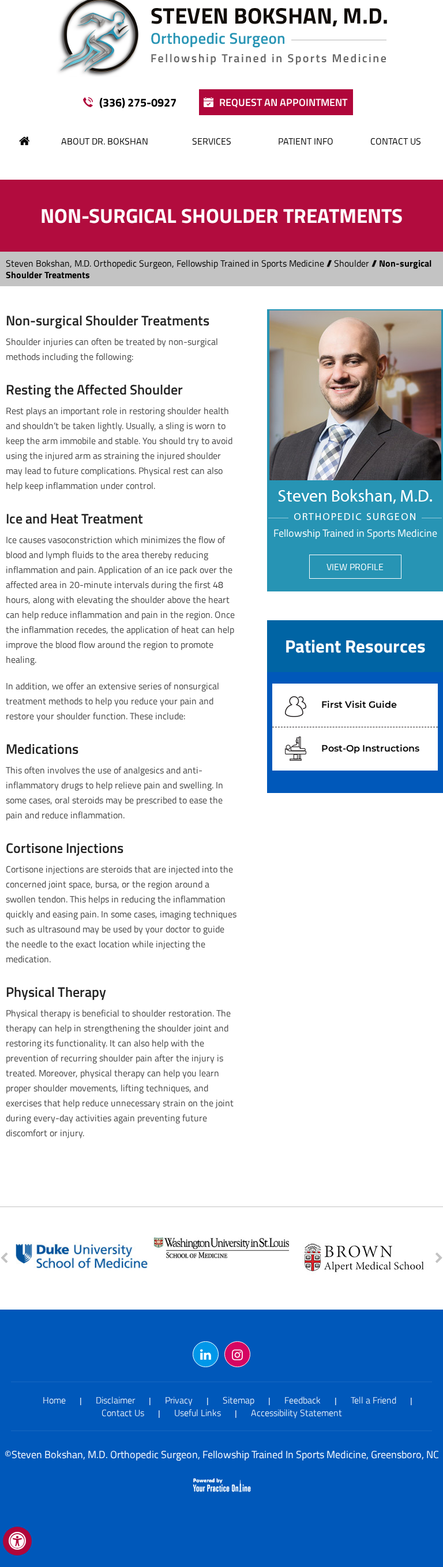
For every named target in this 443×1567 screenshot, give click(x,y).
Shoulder (351, 263)
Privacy (179, 1400)
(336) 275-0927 (138, 102)
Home (24, 141)
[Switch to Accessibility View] (17, 1541)
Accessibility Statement (296, 1413)
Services (211, 141)
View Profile (355, 567)
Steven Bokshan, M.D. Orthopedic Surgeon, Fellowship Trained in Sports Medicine (165, 263)
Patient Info (305, 141)
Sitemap (238, 1400)
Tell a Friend (373, 1400)
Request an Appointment (283, 102)
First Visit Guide (359, 704)
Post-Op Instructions (370, 748)
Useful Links (197, 1413)
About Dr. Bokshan (104, 141)
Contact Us (395, 141)
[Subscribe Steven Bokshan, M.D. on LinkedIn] (206, 1354)
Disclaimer (115, 1400)
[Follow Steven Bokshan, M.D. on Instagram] (237, 1354)
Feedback (302, 1400)
